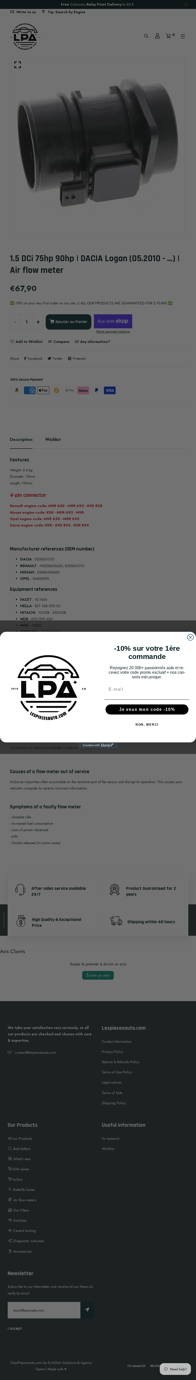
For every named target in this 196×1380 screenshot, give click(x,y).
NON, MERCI (147, 724)
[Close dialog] (191, 637)
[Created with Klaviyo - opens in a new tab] (98, 745)
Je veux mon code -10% (147, 709)
